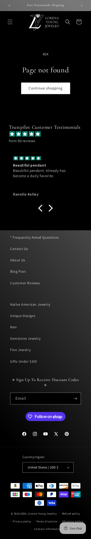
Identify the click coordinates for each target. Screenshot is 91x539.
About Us (17, 260)
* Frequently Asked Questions (34, 237)
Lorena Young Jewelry (42, 513)
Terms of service (46, 521)
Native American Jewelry (30, 304)
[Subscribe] (75, 398)
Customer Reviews (25, 283)
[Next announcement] (81, 5)
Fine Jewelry (20, 349)
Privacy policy (22, 521)
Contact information (47, 529)
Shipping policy (72, 521)
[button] (10, 21)
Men (13, 327)
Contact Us (19, 248)
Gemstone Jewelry (25, 338)
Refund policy (71, 513)
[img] (48, 134)
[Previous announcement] (9, 5)
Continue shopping (46, 88)
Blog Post (18, 271)
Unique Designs (22, 315)
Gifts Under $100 (23, 361)
